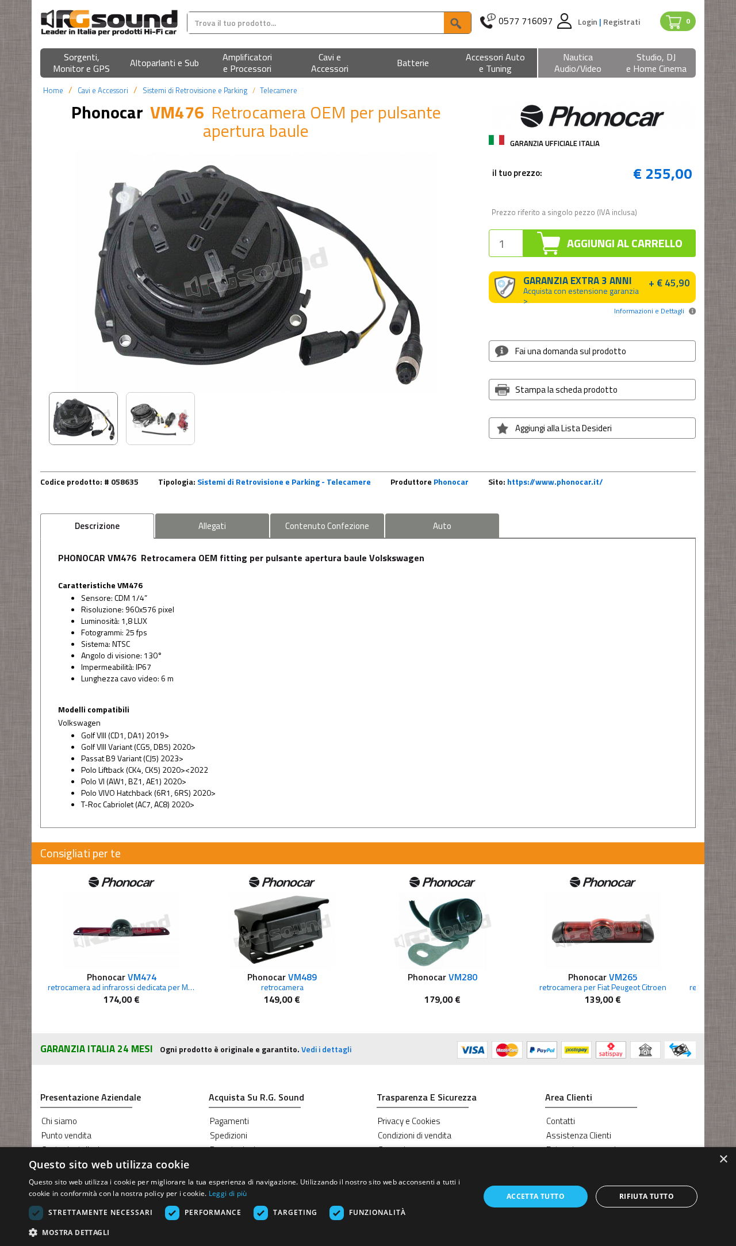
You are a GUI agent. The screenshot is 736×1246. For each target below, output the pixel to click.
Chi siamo (59, 1121)
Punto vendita (66, 1135)
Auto (442, 525)
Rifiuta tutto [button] (646, 1196)
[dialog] (368, 1196)
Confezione (327, 525)
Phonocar (451, 482)
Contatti (560, 1121)
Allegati (212, 525)
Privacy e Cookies (409, 1121)
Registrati (621, 22)
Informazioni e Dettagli (649, 310)
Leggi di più (228, 1193)
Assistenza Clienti (578, 1135)
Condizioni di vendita (414, 1135)
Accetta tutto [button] (536, 1196)
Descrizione (97, 525)
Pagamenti (229, 1121)
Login (588, 22)
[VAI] (457, 22)
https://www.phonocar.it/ (555, 482)
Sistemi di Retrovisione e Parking (195, 90)
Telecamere (278, 90)
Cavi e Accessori (103, 90)
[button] (81, 63)
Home (53, 90)
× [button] (723, 1159)
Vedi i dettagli (326, 1049)
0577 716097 (526, 21)
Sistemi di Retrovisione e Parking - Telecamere (284, 482)
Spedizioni (228, 1135)
